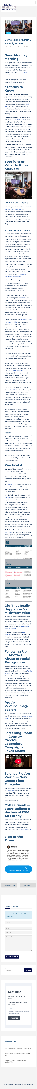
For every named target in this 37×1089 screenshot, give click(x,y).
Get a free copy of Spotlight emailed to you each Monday (18, 869)
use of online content (15, 370)
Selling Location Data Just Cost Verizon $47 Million (18, 1054)
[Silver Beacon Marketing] (8, 7)
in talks (8, 497)
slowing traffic (20, 119)
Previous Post (10, 885)
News (9, 32)
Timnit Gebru (14, 390)
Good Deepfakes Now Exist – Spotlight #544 (18, 1048)
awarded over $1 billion (16, 97)
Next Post (27, 885)
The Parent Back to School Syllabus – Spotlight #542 (16, 1061)
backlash (23, 298)
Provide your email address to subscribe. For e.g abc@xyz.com (18, 1012)
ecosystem (10, 790)
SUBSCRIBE (14, 1018)
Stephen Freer (11, 484)
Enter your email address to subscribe (17, 1004)
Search (28, 970)
